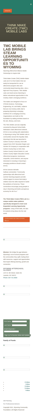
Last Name (8, 325)
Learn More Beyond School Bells (15, 219)
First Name (8, 321)
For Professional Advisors (11, 404)
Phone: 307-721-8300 (10, 277)
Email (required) (9, 329)
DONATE (7, 10)
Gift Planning (7, 401)
